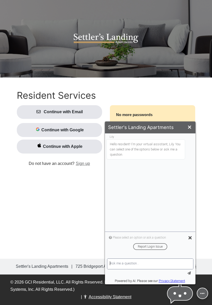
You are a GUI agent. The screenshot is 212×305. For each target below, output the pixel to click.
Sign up (83, 163)
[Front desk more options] (202, 293)
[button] (179, 293)
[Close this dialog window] (189, 127)
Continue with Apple (62, 146)
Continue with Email (63, 112)
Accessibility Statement (110, 297)
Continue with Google (62, 130)
